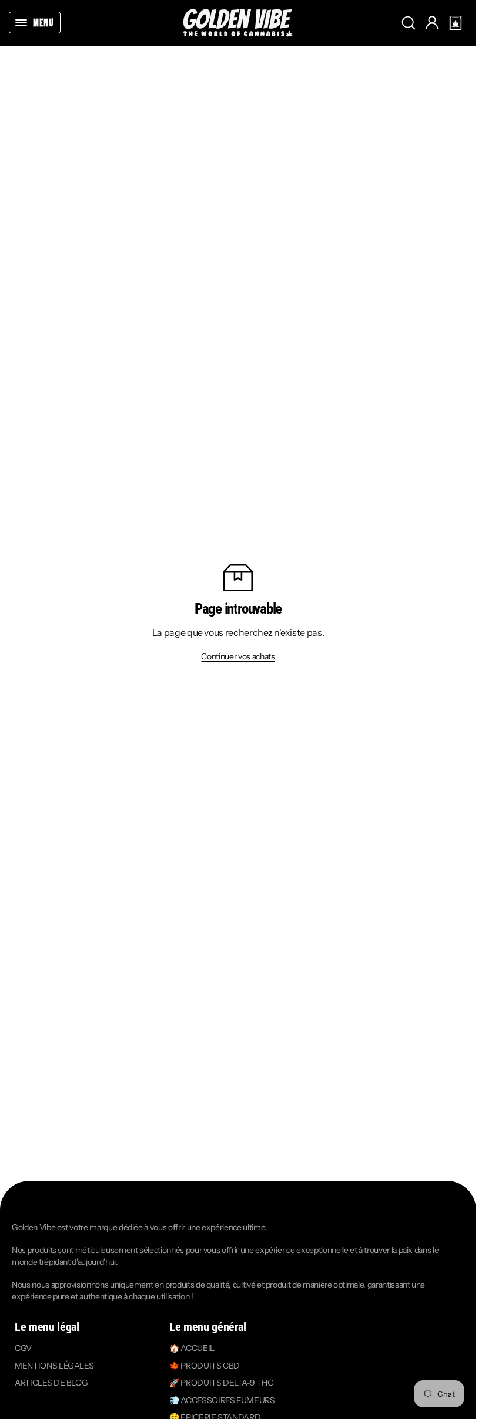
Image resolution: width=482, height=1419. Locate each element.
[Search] (408, 23)
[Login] (432, 23)
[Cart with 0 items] (455, 23)
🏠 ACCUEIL (192, 1348)
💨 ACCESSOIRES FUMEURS (222, 1400)
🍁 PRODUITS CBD (204, 1365)
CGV (23, 1348)
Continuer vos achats (238, 656)
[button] (455, 23)
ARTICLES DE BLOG (51, 1383)
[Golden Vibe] (238, 22)
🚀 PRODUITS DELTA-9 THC (221, 1383)
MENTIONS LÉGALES (54, 1365)
